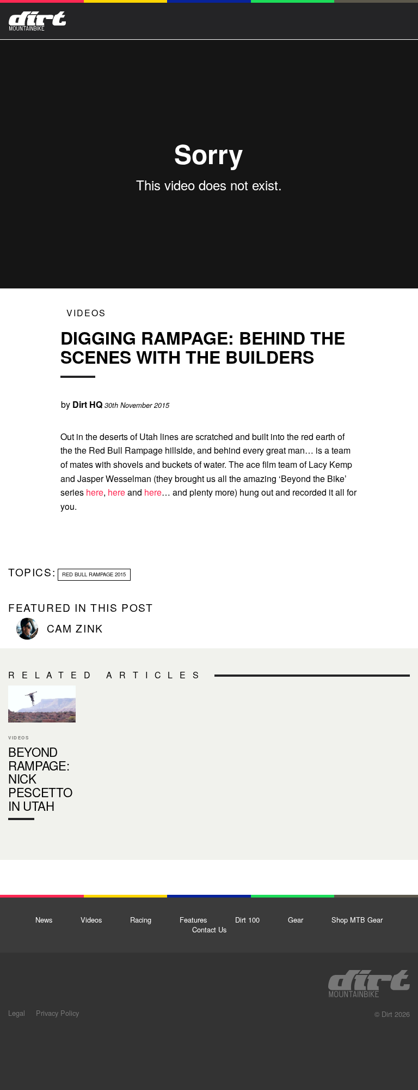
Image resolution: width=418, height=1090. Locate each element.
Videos (86, 312)
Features (193, 919)
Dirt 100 (247, 919)
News (43, 919)
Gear (295, 919)
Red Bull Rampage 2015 (94, 574)
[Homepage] (369, 980)
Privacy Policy (57, 1013)
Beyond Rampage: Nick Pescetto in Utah (42, 755)
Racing (140, 919)
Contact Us (209, 929)
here (94, 492)
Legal (16, 1013)
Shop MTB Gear (357, 919)
